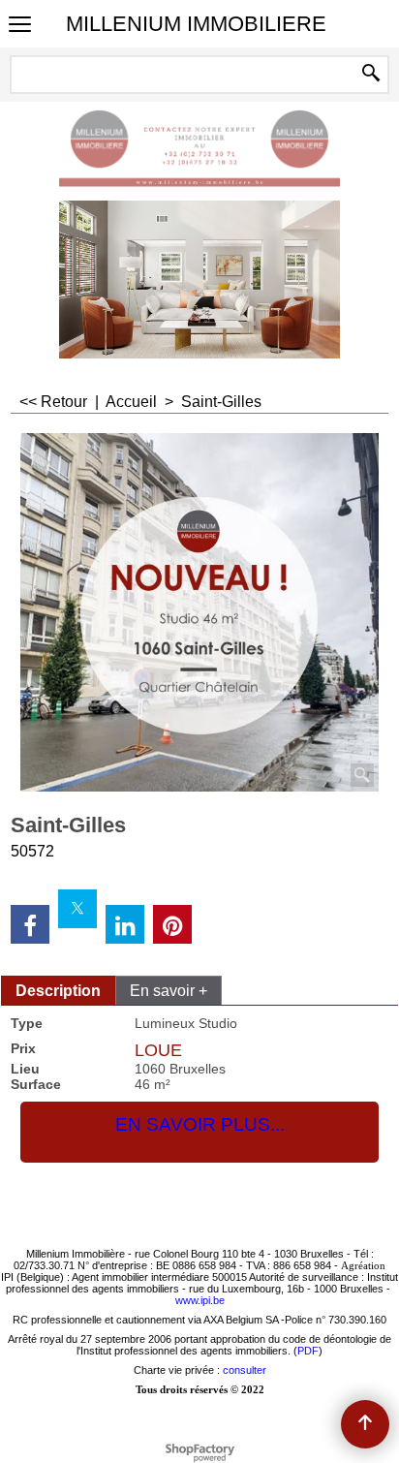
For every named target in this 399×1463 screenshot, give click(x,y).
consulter (244, 1370)
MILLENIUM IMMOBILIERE (196, 24)
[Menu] (20, 26)
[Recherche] (371, 74)
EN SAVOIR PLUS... (200, 1124)
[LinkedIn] (125, 924)
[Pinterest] (172, 924)
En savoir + (168, 990)
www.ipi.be (200, 1300)
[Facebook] (30, 924)
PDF (308, 1350)
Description (58, 990)
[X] (77, 908)
